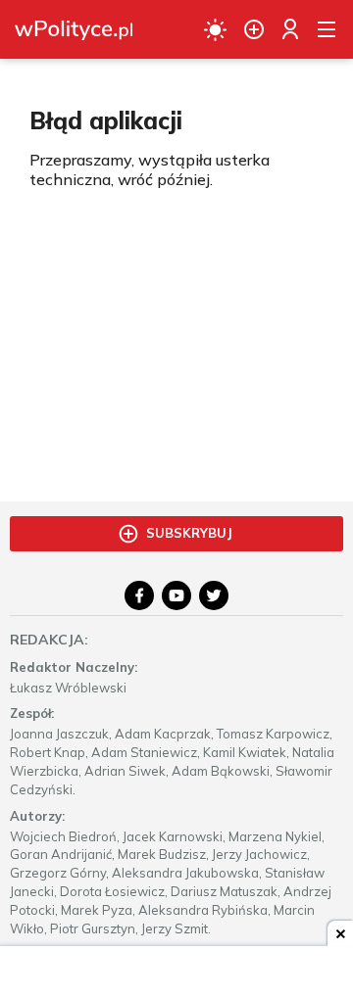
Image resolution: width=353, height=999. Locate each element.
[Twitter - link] (213, 595)
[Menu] (326, 29)
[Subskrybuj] (254, 29)
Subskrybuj (189, 533)
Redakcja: (49, 639)
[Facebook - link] (139, 595)
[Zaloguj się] (290, 29)
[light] (215, 29)
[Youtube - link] (176, 595)
